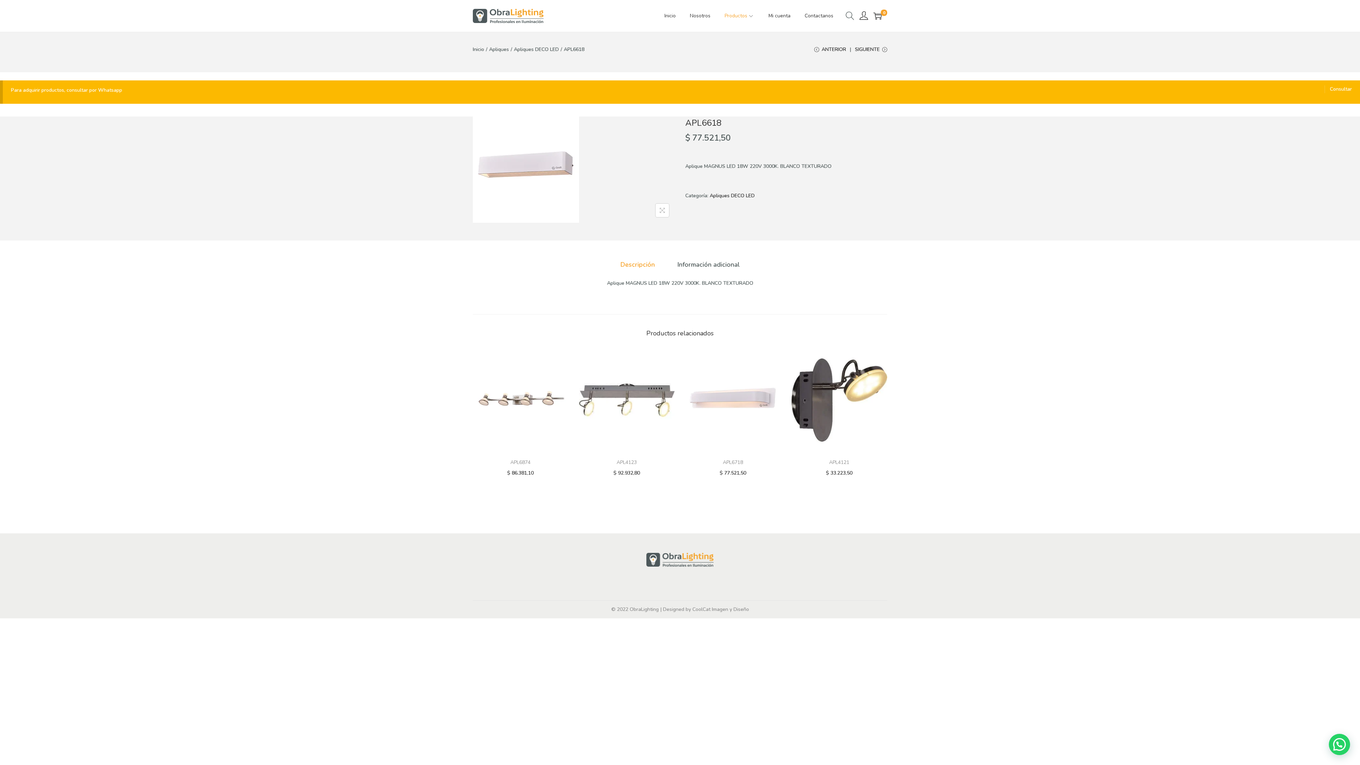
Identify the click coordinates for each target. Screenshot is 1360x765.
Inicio (478, 49)
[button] (1339, 744)
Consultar (1341, 89)
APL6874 (520, 462)
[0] (877, 16)
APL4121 (839, 462)
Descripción (637, 264)
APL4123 (627, 462)
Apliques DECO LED (536, 49)
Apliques (499, 49)
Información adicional (709, 264)
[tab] (637, 265)
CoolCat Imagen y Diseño (720, 609)
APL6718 (733, 462)
